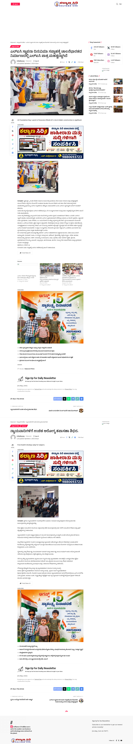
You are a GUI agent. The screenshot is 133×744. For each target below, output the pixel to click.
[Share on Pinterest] (12, 135)
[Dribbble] (114, 61)
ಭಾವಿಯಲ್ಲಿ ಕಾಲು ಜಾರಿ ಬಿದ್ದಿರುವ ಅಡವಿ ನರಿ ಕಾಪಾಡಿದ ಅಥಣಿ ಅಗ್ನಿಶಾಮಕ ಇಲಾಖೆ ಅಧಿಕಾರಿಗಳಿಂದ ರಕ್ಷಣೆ (46, 357)
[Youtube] (97, 61)
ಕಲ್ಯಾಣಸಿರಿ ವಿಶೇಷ (15, 46)
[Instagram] (114, 54)
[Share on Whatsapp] (12, 140)
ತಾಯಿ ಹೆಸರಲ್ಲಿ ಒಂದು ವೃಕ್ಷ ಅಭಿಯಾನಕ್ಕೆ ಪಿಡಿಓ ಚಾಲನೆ (33, 659)
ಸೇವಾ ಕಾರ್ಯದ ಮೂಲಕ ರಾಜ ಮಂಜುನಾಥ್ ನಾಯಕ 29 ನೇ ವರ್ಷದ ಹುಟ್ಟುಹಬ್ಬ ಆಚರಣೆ (42, 354)
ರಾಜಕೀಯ (24, 426)
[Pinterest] (97, 54)
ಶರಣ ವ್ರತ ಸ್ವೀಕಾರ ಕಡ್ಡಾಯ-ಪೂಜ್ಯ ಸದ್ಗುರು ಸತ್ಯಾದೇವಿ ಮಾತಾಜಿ (35, 348)
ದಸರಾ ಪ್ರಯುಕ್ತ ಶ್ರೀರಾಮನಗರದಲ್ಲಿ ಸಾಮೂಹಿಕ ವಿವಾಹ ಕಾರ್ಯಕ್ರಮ (36, 351)
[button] (15, 4)
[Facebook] (97, 48)
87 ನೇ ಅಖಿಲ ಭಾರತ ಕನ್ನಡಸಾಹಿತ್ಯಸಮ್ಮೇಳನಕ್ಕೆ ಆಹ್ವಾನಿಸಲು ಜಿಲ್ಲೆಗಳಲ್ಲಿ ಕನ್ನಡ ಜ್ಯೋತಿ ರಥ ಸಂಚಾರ (44, 656)
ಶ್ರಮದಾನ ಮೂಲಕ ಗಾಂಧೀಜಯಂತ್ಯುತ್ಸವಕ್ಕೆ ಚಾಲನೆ (32, 360)
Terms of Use (38, 389)
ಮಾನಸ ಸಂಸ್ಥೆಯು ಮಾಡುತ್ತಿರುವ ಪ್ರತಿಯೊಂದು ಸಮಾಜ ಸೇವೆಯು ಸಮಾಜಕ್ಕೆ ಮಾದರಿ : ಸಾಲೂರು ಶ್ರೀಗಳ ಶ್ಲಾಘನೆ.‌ (100, 98)
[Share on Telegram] (12, 144)
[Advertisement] (66, 25)
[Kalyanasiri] (66, 4)
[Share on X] (69, 62)
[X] (114, 48)
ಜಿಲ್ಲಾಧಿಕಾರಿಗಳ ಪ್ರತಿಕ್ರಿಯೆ (26, 652)
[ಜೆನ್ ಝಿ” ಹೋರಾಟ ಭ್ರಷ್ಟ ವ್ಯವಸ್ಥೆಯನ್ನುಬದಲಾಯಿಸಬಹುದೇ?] (118, 90)
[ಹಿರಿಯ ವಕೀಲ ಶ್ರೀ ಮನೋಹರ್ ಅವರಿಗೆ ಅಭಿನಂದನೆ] (118, 81)
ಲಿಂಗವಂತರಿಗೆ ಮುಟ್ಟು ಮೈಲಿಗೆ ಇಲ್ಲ (28, 646)
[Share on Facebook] (66, 62)
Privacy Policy (68, 389)
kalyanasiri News (30, 369)
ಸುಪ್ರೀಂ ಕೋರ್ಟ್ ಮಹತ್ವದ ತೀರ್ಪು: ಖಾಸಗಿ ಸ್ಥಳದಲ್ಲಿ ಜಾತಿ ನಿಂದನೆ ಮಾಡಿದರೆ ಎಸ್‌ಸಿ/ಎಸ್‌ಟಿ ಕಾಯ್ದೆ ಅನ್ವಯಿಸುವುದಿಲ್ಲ (100, 108)
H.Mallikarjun (21, 61)
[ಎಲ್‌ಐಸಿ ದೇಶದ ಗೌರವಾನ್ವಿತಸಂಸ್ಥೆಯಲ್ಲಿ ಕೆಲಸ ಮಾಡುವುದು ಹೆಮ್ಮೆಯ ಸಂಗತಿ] (27, 269)
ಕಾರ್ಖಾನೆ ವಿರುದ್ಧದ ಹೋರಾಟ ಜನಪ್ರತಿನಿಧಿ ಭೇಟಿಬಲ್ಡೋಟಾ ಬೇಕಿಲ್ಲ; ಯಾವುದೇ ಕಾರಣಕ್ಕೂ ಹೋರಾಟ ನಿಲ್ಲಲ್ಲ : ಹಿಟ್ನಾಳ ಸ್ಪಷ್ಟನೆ (51, 649)
